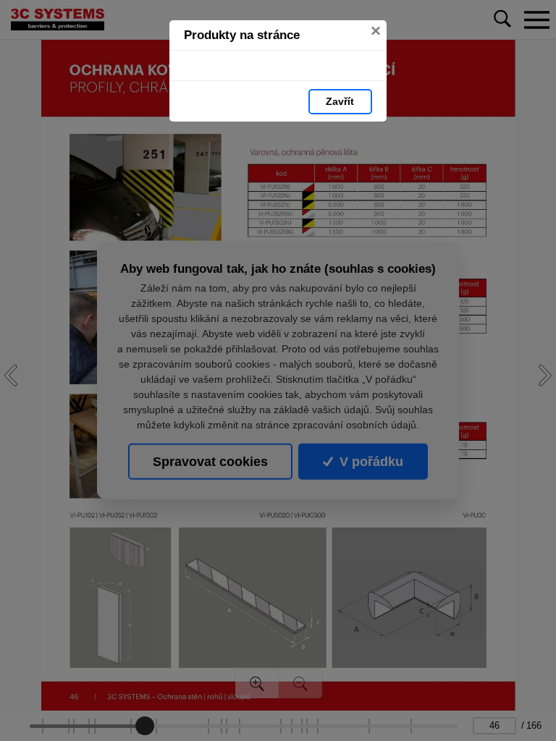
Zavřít (340, 101)
